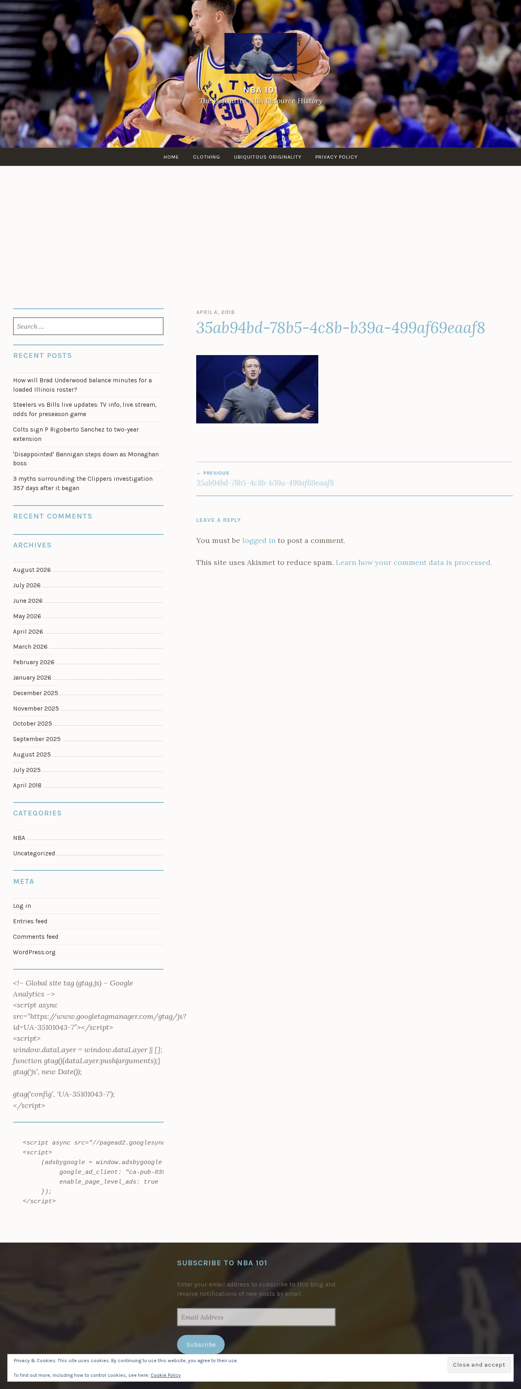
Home (171, 157)
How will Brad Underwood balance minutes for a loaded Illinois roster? (82, 385)
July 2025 (27, 770)
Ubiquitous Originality (268, 157)
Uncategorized (34, 853)
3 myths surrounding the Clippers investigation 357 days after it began (83, 483)
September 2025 (37, 739)
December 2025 (35, 693)
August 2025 (32, 754)
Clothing (206, 157)
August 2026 (32, 569)
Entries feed (30, 921)
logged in (259, 540)
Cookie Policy (166, 1375)
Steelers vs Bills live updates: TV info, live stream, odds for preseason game (84, 409)
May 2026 (27, 616)
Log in (22, 905)
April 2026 (28, 631)
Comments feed (36, 936)
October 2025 (32, 723)
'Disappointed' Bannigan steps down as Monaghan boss (86, 459)
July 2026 (27, 585)
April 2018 (27, 785)
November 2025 (36, 708)
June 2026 (28, 600)
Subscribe (201, 1344)
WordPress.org (34, 952)
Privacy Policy (336, 157)
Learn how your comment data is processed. (414, 562)
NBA (19, 838)
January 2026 (32, 677)
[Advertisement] (260, 227)
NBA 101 (260, 90)
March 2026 (30, 646)
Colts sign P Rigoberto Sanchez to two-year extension (76, 434)
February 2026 (34, 662)
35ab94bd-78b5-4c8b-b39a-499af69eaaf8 (265, 478)
